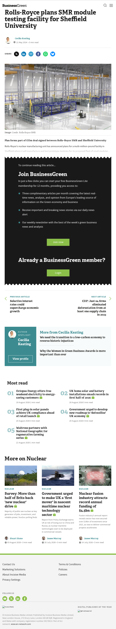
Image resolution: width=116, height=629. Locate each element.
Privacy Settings (11, 580)
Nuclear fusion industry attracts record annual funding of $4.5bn (93, 502)
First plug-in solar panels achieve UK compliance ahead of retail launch (35, 413)
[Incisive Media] (8, 607)
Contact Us (8, 564)
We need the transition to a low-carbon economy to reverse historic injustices (72, 339)
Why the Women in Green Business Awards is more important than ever (73, 352)
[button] (105, 5)
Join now (58, 242)
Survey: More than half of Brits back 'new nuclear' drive (20, 499)
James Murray (54, 538)
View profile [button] (20, 359)
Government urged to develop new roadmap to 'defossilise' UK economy (88, 413)
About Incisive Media (14, 574)
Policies (63, 569)
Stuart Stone (16, 538)
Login (58, 273)
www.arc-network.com (21, 624)
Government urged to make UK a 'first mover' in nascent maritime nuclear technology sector (57, 504)
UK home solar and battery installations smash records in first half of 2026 (89, 394)
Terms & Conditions (70, 564)
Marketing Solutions (13, 569)
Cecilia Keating (22, 38)
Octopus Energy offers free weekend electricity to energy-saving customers (35, 394)
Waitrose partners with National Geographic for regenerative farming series (32, 433)
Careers (63, 574)
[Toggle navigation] (110, 5)
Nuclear (9, 488)
